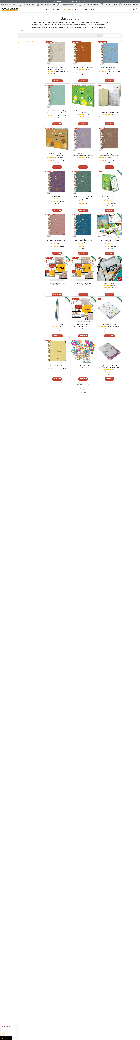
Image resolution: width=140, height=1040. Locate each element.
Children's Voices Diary (57, 366)
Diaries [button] (59, 9)
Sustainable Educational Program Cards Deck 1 (109, 198)
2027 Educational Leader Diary (83, 67)
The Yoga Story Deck (109, 324)
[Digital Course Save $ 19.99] (57, 280)
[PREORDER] (57, 363)
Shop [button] (53, 9)
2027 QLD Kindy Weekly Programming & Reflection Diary (109, 154)
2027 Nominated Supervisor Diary (109, 68)
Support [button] (74, 9)
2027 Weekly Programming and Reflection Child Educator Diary (57, 68)
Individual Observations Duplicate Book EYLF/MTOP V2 (109, 111)
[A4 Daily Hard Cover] (83, 65)
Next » (83, 389)
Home (48, 9)
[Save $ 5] (57, 321)
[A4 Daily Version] (57, 108)
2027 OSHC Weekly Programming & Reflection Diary (83, 154)
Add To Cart (57, 81)
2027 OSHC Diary (57, 197)
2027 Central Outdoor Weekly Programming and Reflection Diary (83, 198)
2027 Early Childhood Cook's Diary (83, 241)
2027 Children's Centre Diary (57, 111)
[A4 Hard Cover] (57, 65)
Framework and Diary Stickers (83, 366)
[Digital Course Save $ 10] (83, 321)
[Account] (133, 9)
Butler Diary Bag (109, 283)
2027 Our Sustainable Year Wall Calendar (83, 111)
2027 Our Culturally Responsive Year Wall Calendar (57, 154)
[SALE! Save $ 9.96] (109, 194)
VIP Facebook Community (41, 5)
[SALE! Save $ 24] (109, 321)
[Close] (139, 1)
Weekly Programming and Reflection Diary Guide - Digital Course (83, 325)
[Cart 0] (137, 9)
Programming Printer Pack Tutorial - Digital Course (83, 284)
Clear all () (30, 41)
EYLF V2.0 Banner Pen (57, 324)
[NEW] (83, 363)
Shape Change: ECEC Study (86, 9)
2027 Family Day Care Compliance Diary (57, 241)
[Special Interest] (83, 108)
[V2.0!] (109, 108)
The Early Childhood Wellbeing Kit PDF (109, 241)
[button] (130, 9)
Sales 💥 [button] (66, 9)
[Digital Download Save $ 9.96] (109, 237)
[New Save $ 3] (109, 280)
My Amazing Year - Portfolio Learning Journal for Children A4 (109, 366)
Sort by (100, 36)
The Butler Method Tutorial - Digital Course (57, 284)
